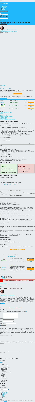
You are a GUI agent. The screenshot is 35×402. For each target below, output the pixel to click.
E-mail (1, 321)
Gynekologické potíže (4, 31)
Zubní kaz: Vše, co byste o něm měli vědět (9, 358)
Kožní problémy (4, 369)
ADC (3, 276)
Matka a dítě (4, 7)
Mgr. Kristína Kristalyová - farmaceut (11, 29)
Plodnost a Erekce (5, 373)
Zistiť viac (2, 401)
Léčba (3, 370)
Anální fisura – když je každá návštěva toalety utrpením (12, 350)
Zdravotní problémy (5, 3)
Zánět (3, 379)
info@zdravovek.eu (9, 335)
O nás (3, 8)
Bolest (3, 364)
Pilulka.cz (31, 103)
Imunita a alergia (4, 368)
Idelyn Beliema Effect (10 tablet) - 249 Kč (9, 184)
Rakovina (3, 374)
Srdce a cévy (4, 377)
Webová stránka (2, 323)
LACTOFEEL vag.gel (11, 256)
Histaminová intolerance (6, 367)
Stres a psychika (4, 378)
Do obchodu (32, 102)
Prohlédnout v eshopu (18, 93)
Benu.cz (31, 106)
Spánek (3, 376)
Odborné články (4, 372)
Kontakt (3, 9)
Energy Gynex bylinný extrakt (13, 264)
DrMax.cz (31, 261)
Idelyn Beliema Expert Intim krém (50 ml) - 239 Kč (10, 183)
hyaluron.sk (4, 278)
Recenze (9, 31)
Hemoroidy (4, 366)
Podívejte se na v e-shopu (18, 249)
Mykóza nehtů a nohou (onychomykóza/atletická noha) (11, 307)
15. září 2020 (2, 30)
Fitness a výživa (4, 6)
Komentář (1, 318)
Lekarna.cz (31, 109)
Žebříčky (3, 381)
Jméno (1, 319)
